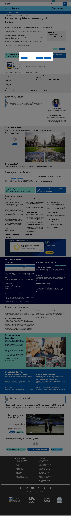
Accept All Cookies (47, 57)
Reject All (39, 57)
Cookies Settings (24, 57)
